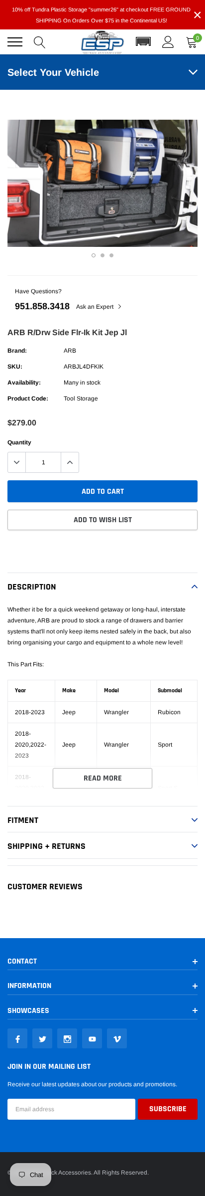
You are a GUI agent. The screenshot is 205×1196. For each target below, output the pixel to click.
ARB (70, 350)
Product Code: (27, 398)
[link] (17, 1038)
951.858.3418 (42, 306)
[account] (168, 41)
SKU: (14, 366)
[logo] (102, 42)
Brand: (17, 350)
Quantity (19, 442)
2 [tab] (102, 255)
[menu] (14, 41)
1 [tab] (94, 255)
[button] (143, 41)
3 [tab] (111, 255)
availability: (24, 382)
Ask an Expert (95, 306)
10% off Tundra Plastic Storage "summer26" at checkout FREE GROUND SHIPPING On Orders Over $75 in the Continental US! (101, 14)
